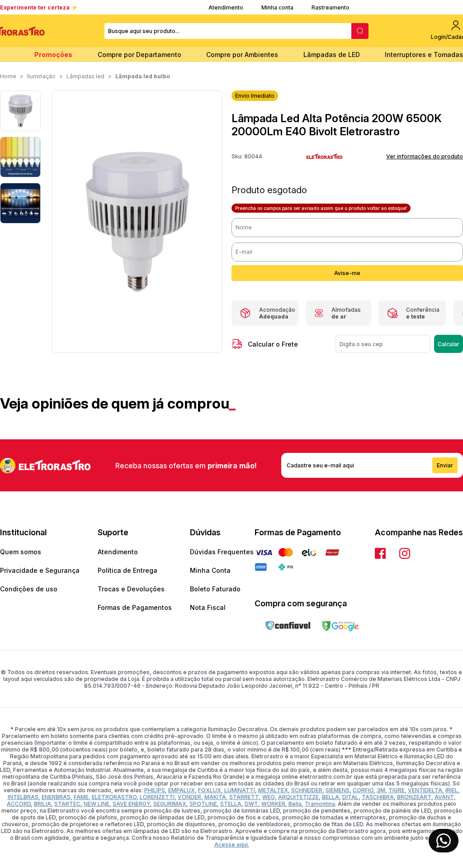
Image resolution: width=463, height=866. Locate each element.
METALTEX (273, 790)
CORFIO (363, 790)
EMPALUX (181, 790)
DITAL (350, 797)
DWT (251, 803)
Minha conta (277, 7)
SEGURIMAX (169, 803)
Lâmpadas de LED (331, 54)
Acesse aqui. (231, 844)
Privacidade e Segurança (40, 570)
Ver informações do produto (424, 156)
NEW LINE (96, 803)
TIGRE (396, 790)
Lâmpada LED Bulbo (142, 76)
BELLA (330, 797)
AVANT (444, 797)
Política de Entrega (127, 570)
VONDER (189, 797)
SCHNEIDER (306, 790)
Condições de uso (28, 589)
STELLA (230, 803)
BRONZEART (414, 797)
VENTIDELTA (425, 790)
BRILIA (42, 803)
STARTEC (67, 803)
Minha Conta (210, 570)
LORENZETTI (157, 797)
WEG (268, 797)
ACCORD (19, 803)
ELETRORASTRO (114, 797)
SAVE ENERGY (131, 803)
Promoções (53, 54)
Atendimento (225, 7)
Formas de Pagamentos (135, 607)
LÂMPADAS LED (85, 76)
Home (8, 76)
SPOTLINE (203, 803)
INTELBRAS (23, 797)
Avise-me (347, 273)
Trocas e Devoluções (131, 589)
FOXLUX (209, 790)
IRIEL (451, 790)
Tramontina (320, 803)
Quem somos (20, 552)
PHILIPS (154, 790)
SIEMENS (338, 790)
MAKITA (215, 797)
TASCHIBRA (378, 797)
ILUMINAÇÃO (41, 76)
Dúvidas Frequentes (222, 552)
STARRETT (244, 797)
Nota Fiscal (208, 607)
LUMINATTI (239, 790)
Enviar (445, 465)
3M (381, 790)
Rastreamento (331, 7)
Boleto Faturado (215, 589)
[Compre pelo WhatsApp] (443, 840)
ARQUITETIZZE (298, 797)
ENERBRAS (56, 797)
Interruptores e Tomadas (424, 54)
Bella (295, 803)
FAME (81, 797)
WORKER (273, 803)
